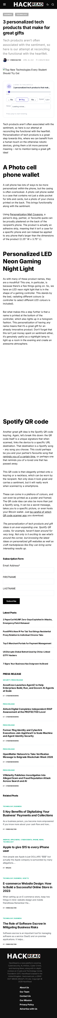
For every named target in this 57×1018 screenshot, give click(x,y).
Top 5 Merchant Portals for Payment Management (27, 643)
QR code (13, 471)
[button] (4, 4)
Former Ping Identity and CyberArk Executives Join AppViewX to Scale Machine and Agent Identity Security (28, 733)
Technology (22, 14)
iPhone (35, 840)
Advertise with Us (28, 1009)
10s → (33, 100)
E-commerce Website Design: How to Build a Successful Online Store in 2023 (27, 887)
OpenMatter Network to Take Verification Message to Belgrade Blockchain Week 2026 (28, 755)
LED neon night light (23, 289)
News (41, 840)
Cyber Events (26, 840)
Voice (8, 106)
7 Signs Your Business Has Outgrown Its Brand (25, 663)
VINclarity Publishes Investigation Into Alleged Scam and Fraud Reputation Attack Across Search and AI (27, 778)
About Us (24, 987)
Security (6, 680)
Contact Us (25, 996)
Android (6, 840)
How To (26, 878)
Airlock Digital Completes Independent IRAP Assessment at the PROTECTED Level (27, 710)
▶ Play (22, 100)
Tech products (11, 124)
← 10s (10, 100)
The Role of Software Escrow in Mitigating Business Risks (24, 925)
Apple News (15, 840)
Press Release (17, 680)
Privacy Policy (27, 1004)
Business (8, 14)
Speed (41, 99)
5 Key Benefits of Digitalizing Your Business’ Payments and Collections (28, 813)
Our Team (24, 991)
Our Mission (26, 1000)
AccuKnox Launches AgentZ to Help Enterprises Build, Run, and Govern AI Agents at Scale (28, 687)
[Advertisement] (28, 379)
